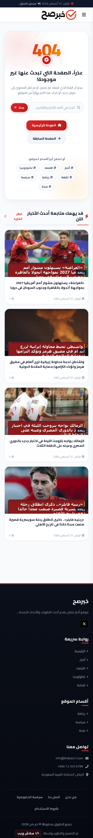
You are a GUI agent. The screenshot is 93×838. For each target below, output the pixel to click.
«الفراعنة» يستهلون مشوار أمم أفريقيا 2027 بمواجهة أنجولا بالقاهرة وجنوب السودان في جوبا (47, 285)
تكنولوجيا (79, 677)
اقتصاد (80, 668)
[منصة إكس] (84, 624)
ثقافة (81, 685)
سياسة (80, 722)
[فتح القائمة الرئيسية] (83, 14)
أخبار (82, 660)
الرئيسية (79, 651)
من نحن (71, 797)
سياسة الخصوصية (30, 797)
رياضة (81, 713)
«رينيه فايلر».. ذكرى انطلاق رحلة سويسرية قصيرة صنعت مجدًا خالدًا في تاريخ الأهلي (46, 522)
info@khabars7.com (69, 758)
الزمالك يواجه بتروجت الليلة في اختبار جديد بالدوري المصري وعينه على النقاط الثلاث (46, 443)
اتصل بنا (54, 797)
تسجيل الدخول (27, 3)
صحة (82, 730)
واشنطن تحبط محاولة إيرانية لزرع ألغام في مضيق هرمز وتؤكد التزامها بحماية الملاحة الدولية (47, 364)
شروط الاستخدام (46, 809)
